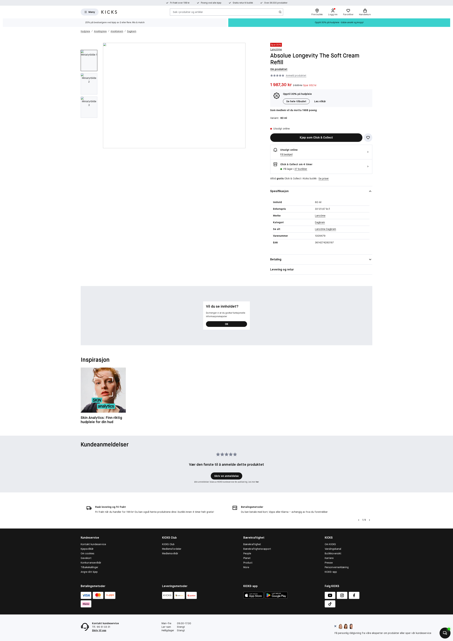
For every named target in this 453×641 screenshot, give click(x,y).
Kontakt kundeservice (93, 544)
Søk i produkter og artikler (188, 11)
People (247, 553)
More (246, 567)
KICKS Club (168, 544)
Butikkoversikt (333, 553)
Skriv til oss (99, 630)
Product (248, 562)
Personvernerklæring (337, 567)
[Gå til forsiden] (109, 12)
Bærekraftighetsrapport (257, 548)
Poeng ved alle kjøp (211, 2)
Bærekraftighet (252, 544)
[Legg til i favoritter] (368, 137)
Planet (247, 558)
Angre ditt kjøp (89, 571)
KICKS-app (331, 571)
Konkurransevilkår (91, 562)
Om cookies (87, 553)
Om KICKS (330, 544)
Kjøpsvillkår (87, 548)
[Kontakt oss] (445, 633)
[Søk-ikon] (280, 12)
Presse (329, 562)
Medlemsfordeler (171, 548)
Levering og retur (282, 269)
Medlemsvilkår (170, 553)
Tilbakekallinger (89, 567)
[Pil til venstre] (359, 520)
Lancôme (276, 49)
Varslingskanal (333, 548)
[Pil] (369, 520)
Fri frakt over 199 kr (180, 2)
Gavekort (86, 558)
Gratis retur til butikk (243, 2)
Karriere (329, 558)
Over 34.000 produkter (275, 2)
